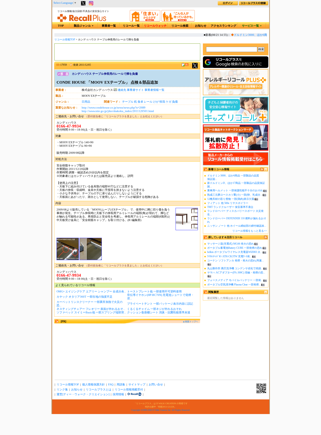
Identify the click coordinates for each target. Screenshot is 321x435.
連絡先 (121, 89)
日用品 (86, 101)
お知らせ (200, 25)
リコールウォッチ (155, 25)
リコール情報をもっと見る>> (249, 231)
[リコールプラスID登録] (253, 4)
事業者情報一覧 (154, 89)
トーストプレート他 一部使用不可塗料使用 (154, 291)
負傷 (175, 101)
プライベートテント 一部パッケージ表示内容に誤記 (160, 303)
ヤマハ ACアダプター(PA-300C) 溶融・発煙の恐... (236, 272)
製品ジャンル (84, 25)
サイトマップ (136, 384)
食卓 (140, 101)
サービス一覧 (252, 25)
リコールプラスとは (98, 389)
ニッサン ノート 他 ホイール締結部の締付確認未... (236, 225)
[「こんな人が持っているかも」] (178, 20)
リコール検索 (179, 25)
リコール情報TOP (64, 39)
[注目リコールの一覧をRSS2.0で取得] (265, 238)
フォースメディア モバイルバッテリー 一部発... (235, 280)
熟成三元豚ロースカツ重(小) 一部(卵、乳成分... (234, 194)
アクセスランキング (223, 25)
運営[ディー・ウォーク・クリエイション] (83, 394)
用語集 (121, 384)
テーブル (127, 101)
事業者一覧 (109, 25)
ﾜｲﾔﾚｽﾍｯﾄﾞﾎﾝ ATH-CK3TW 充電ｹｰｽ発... (229, 256)
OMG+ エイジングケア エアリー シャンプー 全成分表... (91, 291)
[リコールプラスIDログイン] (228, 4)
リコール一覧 (131, 25)
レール (148, 101)
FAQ (110, 384)
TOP (61, 25)
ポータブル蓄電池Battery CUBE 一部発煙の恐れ (234, 248)
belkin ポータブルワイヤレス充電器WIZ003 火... (234, 252)
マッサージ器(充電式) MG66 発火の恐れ (230, 243)
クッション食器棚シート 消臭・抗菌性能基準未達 (158, 312)
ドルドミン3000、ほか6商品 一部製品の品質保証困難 (265, 34)
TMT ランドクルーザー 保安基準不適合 (230, 207)
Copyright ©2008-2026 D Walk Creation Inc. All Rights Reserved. (160, 410)
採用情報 (118, 394)
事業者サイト (135, 89)
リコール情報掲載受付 (129, 389)
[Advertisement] (127, 52)
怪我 (162, 101)
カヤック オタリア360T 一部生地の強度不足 (84, 296)
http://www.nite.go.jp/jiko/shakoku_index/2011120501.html (118, 111)
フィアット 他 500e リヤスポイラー (227, 203)
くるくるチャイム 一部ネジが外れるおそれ (154, 309)
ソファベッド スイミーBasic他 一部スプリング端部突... (91, 312)
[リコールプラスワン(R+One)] (134, 394)
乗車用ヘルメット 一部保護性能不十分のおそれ (235, 190)
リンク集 (62, 389)
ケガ (168, 101)
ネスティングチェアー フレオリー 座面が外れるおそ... (91, 309)
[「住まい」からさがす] (145, 20)
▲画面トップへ (190, 321)
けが (156, 101)
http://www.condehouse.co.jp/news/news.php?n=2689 (113, 107)
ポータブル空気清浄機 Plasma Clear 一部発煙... (234, 284)
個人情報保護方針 (93, 384)
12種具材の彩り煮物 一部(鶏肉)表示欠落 (230, 199)
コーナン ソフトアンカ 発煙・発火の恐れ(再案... (235, 260)
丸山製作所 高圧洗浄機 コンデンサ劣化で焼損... (235, 268)
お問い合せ (156, 384)
